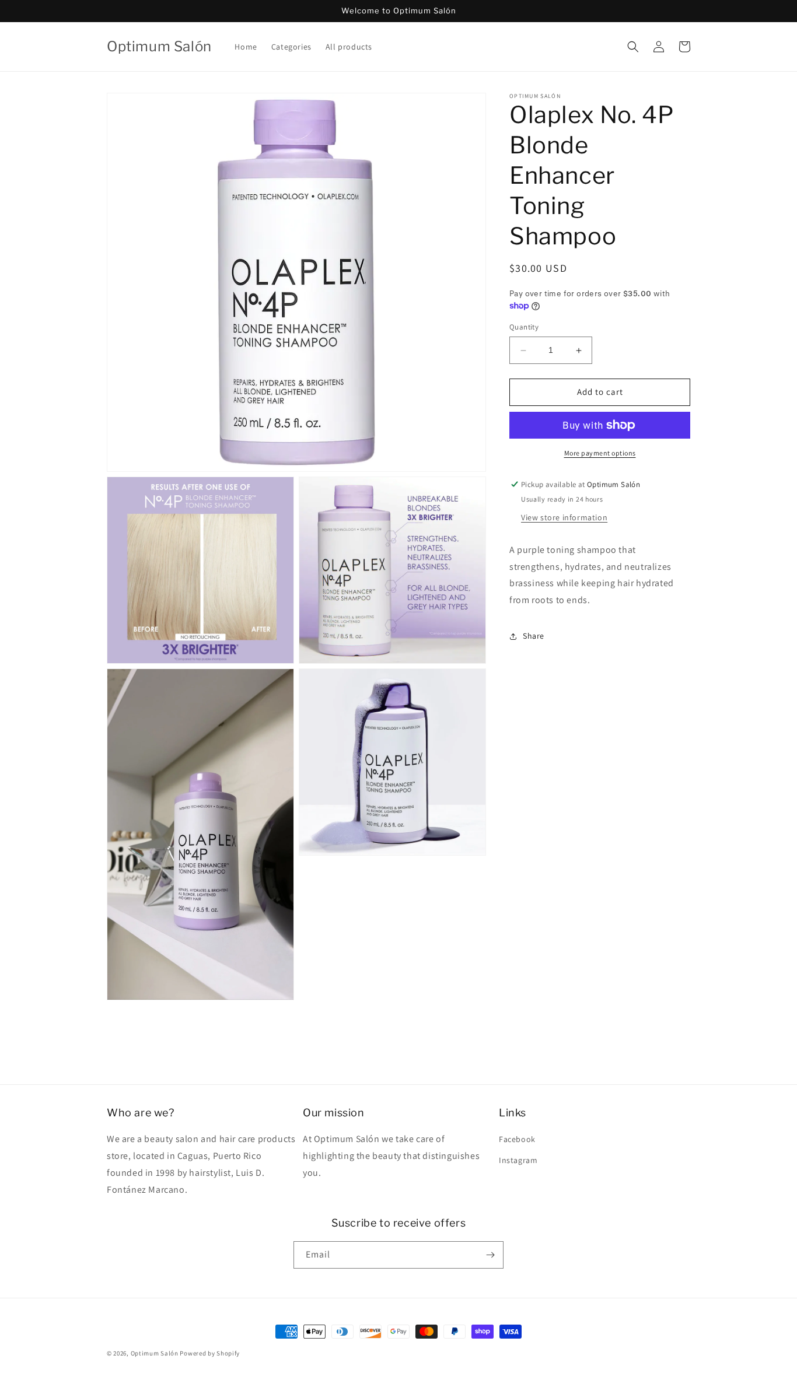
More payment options (600, 453)
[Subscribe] (490, 1255)
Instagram (518, 1160)
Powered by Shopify (210, 1353)
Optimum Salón (155, 1353)
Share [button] (533, 636)
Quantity (524, 327)
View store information (564, 517)
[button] (633, 46)
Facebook (517, 1139)
